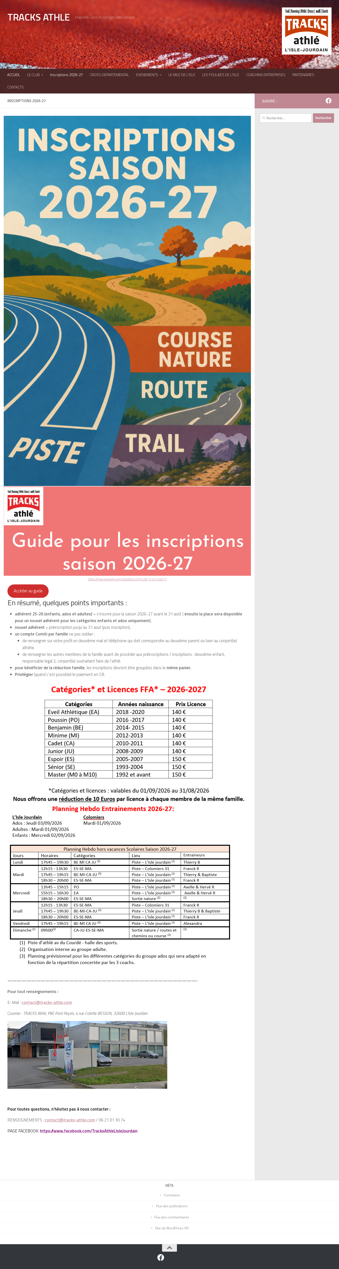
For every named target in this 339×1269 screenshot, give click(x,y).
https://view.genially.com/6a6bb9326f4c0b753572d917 (127, 579)
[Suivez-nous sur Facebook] (329, 101)
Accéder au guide (28, 591)
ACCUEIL (13, 75)
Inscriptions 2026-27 (66, 75)
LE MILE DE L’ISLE (182, 75)
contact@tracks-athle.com (70, 1120)
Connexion (172, 1195)
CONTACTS (15, 87)
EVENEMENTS (147, 75)
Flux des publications (172, 1206)
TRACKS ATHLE (38, 17)
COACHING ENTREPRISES (265, 75)
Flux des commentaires (171, 1217)
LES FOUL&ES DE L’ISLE (220, 75)
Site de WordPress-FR (172, 1228)
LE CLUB (33, 75)
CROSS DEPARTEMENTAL (109, 75)
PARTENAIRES (303, 75)
